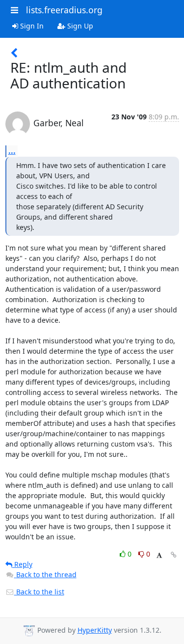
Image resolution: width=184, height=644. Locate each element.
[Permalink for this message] (173, 554)
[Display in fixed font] (159, 555)
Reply (22, 564)
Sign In (31, 25)
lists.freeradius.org (64, 10)
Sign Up (79, 25)
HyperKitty (95, 630)
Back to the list (39, 591)
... (12, 150)
